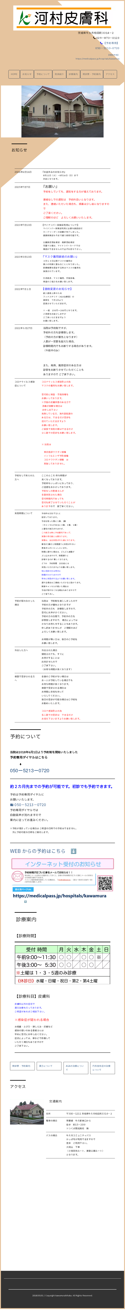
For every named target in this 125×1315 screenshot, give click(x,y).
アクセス (110, 74)
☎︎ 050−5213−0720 (28, 805)
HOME (14, 74)
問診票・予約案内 (92, 74)
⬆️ (25, 901)
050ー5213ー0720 (29, 770)
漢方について (45, 1066)
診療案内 (73, 74)
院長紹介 (59, 74)
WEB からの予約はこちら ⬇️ (43, 851)
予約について (43, 74)
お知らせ (26, 74)
